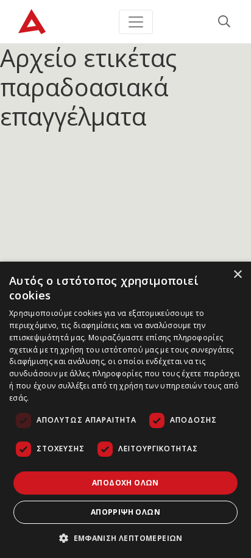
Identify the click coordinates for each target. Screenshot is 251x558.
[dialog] (125, 410)
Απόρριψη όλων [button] (125, 512)
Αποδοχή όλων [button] (125, 483)
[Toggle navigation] (136, 22)
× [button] (237, 274)
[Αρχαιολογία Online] (32, 21)
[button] (125, 538)
